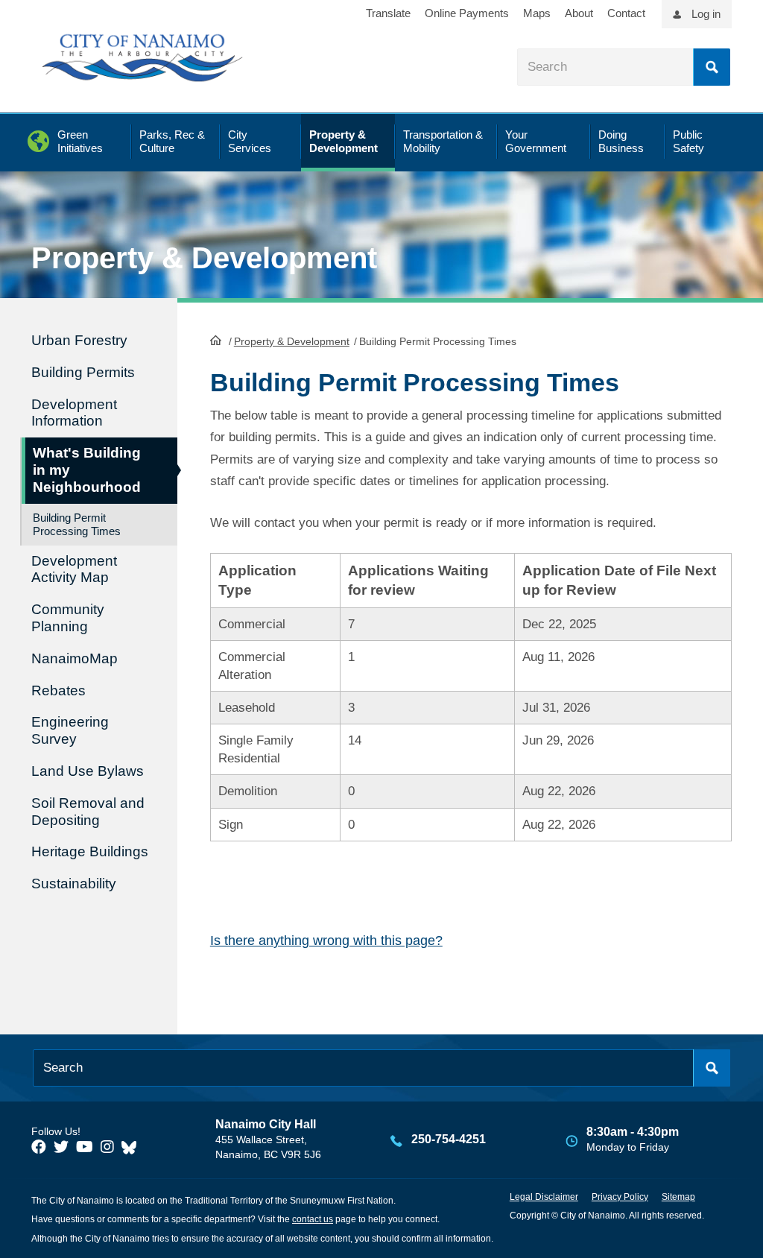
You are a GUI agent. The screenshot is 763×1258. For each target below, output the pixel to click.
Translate (388, 13)
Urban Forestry (79, 340)
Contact (626, 13)
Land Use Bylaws (87, 771)
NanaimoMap (74, 658)
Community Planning (67, 617)
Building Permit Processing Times (77, 524)
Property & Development (291, 341)
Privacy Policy (620, 1197)
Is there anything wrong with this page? (326, 940)
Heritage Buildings (89, 851)
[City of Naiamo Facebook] (38, 1147)
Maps (537, 13)
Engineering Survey (70, 730)
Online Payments (467, 13)
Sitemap (678, 1197)
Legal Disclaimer (544, 1197)
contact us (312, 1219)
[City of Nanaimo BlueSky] (132, 1147)
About (579, 13)
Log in (706, 13)
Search (711, 67)
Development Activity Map (74, 569)
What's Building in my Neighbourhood (87, 470)
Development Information (74, 412)
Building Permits (83, 372)
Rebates (58, 690)
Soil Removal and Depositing (88, 811)
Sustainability (73, 883)
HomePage (215, 340)
